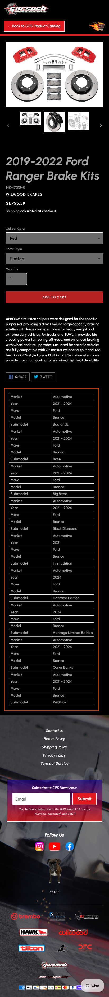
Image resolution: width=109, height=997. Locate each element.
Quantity (12, 269)
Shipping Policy (54, 747)
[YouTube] (54, 847)
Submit (85, 798)
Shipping (13, 211)
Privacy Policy (54, 755)
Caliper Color (16, 228)
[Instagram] (39, 847)
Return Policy (54, 739)
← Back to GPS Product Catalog (34, 26)
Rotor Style (14, 249)
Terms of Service (54, 763)
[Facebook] (69, 847)
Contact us (54, 730)
